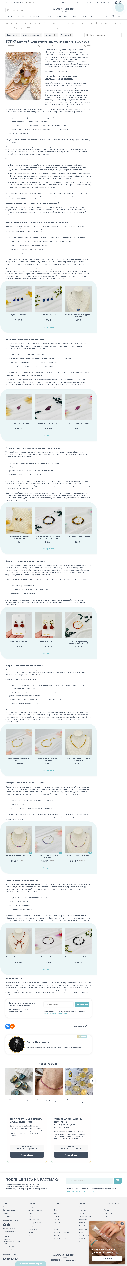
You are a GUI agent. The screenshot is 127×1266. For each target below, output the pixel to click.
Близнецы (108, 1213)
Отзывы (5, 1213)
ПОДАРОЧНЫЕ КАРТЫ (90, 16)
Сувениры (57, 1223)
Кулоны (56, 1216)
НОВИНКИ (20, 16)
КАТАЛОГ (9, 16)
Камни (30, 1216)
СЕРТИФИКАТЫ (101, 2)
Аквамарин (83, 1210)
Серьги (56, 1220)
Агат (80, 1207)
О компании (7, 1207)
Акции (30, 1236)
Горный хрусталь (85, 1216)
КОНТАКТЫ (76, 2)
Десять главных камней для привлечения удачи (78, 1101)
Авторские (57, 1226)
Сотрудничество (9, 1210)
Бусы (55, 1210)
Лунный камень (84, 1226)
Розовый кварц (84, 1232)
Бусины (56, 1229)
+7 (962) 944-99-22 (14, 2)
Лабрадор (83, 1220)
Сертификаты (33, 1213)
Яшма (81, 1242)
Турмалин (82, 1239)
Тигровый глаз (84, 1236)
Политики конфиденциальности (55, 1014)
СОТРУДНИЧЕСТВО (65, 2)
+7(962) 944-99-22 (9, 1228)
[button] (92, 1081)
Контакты (6, 1216)
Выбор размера (34, 1226)
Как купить (32, 1207)
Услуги (30, 1232)
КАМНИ (48, 16)
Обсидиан (83, 1229)
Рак (105, 1216)
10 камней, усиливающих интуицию (19, 1101)
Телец (106, 1210)
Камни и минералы (60, 1239)
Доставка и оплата (35, 1210)
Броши (56, 1242)
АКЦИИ (75, 16)
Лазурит (82, 1223)
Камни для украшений (62, 1232)
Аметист (82, 1213)
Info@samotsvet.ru (9, 1232)
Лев (105, 1220)
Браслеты (57, 1207)
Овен (106, 1207)
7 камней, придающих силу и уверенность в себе (49, 1101)
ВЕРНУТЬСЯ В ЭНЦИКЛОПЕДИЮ (25, 1031)
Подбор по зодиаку (35, 1223)
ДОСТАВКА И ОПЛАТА (88, 2)
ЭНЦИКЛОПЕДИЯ (62, 16)
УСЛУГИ (109, 2)
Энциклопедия (33, 1220)
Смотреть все (48, 327)
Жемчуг (56, 1236)
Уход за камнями (34, 1229)
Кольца (56, 1213)
